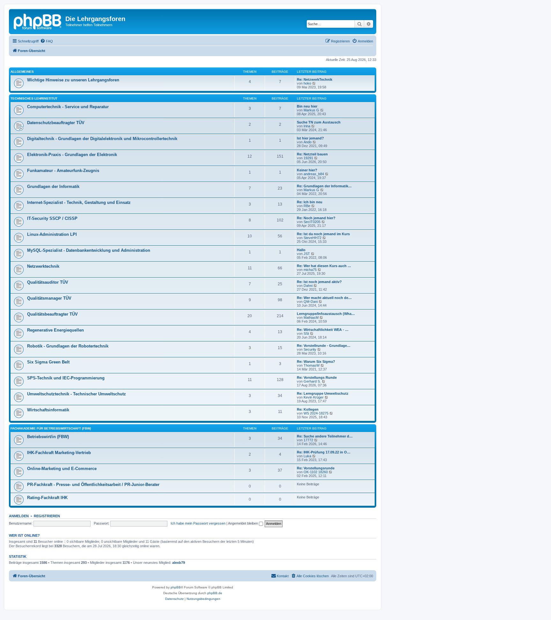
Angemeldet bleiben (243, 523)
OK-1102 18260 (316, 472)
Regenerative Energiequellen (55, 330)
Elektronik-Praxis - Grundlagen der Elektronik (72, 154)
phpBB (176, 587)
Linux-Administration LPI (52, 234)
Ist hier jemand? (310, 138)
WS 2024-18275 (316, 413)
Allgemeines (22, 71)
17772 (308, 440)
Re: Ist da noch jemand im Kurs (323, 234)
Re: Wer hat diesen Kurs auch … (324, 266)
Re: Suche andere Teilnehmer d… (325, 436)
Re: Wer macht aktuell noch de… (324, 298)
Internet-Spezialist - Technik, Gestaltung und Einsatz (79, 202)
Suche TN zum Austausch (319, 122)
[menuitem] (46, 41)
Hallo (301, 250)
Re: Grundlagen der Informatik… (324, 186)
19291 (308, 158)
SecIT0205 (312, 222)
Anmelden (19, 516)
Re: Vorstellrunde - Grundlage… (323, 345)
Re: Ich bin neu (309, 202)
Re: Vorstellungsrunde (315, 468)
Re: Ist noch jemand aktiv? (319, 282)
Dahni (308, 286)
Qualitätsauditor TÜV (47, 282)
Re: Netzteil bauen (312, 154)
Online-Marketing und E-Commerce (62, 468)
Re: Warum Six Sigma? (316, 361)
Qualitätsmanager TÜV (49, 298)
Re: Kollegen (308, 409)
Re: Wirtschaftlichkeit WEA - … (323, 330)
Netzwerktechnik (43, 266)
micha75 (310, 270)
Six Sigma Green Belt (48, 362)
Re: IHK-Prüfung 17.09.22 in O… (323, 452)
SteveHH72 (312, 238)
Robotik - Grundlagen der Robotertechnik (67, 346)
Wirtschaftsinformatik (48, 409)
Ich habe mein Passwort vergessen (198, 523)
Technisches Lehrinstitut (34, 98)
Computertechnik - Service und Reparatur (68, 106)
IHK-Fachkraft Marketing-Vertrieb (59, 452)
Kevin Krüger (314, 397)
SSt (306, 333)
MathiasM (311, 317)
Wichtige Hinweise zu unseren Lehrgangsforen (73, 80)
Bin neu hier (307, 106)
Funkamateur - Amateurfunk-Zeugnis (63, 170)
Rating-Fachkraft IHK (47, 497)
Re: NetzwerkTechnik (314, 79)
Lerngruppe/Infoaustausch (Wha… (326, 314)
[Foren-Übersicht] (38, 21)
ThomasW (312, 365)
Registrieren (47, 516)
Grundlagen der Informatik (53, 186)
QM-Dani (311, 301)
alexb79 (178, 562)
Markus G (311, 110)
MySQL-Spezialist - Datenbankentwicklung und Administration (88, 250)
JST (307, 254)
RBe (307, 206)
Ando (308, 142)
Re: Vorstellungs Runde (317, 377)
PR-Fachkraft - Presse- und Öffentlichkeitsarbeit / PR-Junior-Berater (93, 484)
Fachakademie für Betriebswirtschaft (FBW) (51, 428)
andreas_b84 (314, 174)
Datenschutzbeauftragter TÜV (55, 122)
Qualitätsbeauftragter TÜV (52, 314)
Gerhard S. (312, 381)
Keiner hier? (307, 170)
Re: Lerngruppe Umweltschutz (323, 393)
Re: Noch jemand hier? (316, 218)
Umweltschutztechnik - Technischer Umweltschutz (76, 394)
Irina (307, 126)
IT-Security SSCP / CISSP (52, 218)
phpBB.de (214, 593)
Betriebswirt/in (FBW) (48, 436)
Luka (307, 456)
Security (310, 349)
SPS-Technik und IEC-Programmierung (66, 378)
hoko (307, 83)
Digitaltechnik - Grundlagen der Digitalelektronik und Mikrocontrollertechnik (102, 138)
